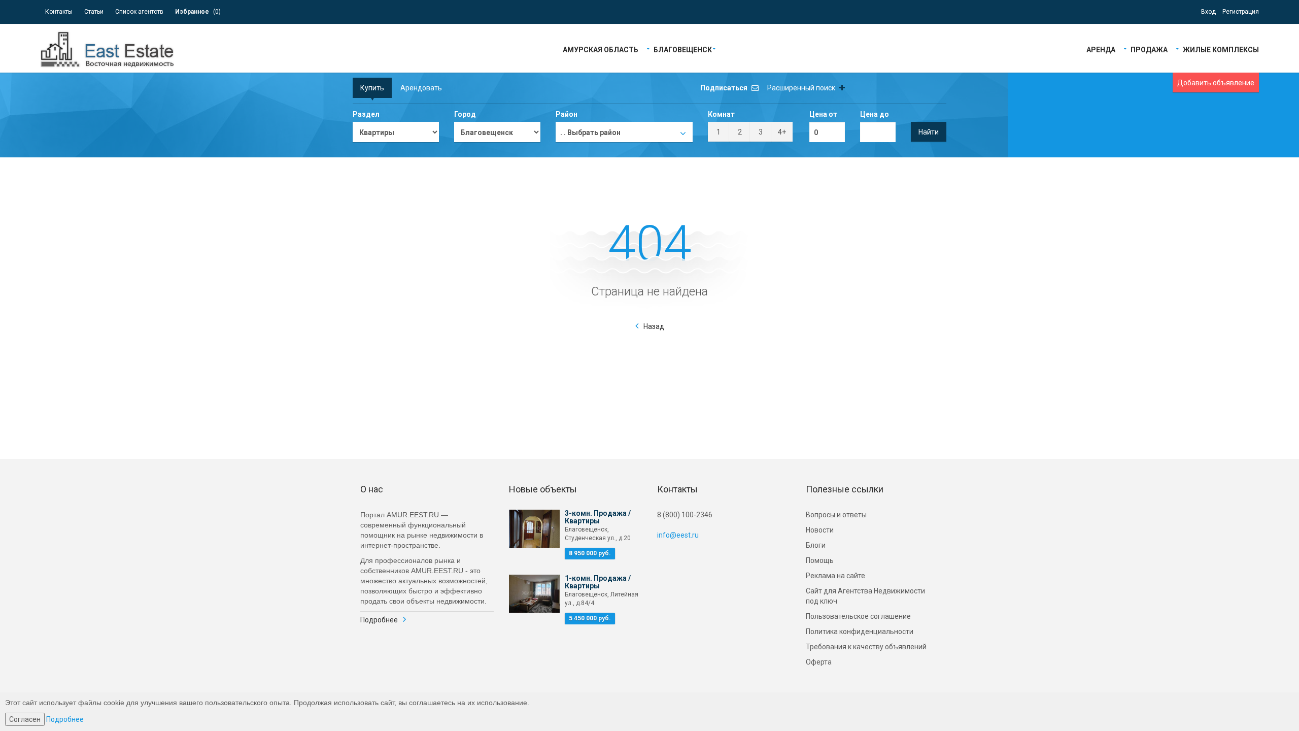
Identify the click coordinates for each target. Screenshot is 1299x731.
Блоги (816, 545)
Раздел (366, 114)
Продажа (1149, 49)
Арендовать (421, 88)
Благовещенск (683, 49)
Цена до (874, 114)
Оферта (819, 662)
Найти (928, 132)
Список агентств (139, 11)
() (198, 11)
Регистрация (1240, 11)
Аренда (1100, 49)
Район (566, 114)
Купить (372, 88)
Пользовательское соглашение (858, 616)
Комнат (721, 114)
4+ (782, 132)
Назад (653, 326)
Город (465, 114)
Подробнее (379, 620)
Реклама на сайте (835, 576)
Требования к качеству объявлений (866, 647)
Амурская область (600, 49)
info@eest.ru (678, 535)
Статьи (94, 11)
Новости (820, 530)
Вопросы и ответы (836, 515)
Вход (1208, 11)
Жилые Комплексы (1221, 49)
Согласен (25, 719)
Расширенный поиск (802, 88)
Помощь (820, 560)
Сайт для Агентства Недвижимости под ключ (865, 596)
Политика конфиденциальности (859, 631)
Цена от (823, 114)
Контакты (59, 11)
